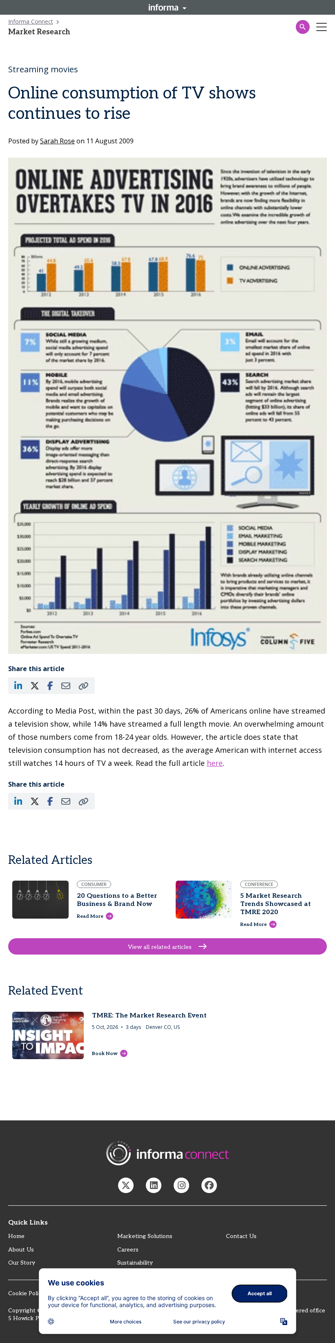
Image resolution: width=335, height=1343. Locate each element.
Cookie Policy (26, 1293)
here (215, 763)
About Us (21, 1249)
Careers (127, 1249)
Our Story (21, 1262)
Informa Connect (30, 21)
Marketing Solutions (144, 1236)
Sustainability (135, 1262)
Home (16, 1236)
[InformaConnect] (126, 1185)
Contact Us (241, 1236)
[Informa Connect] (153, 1185)
